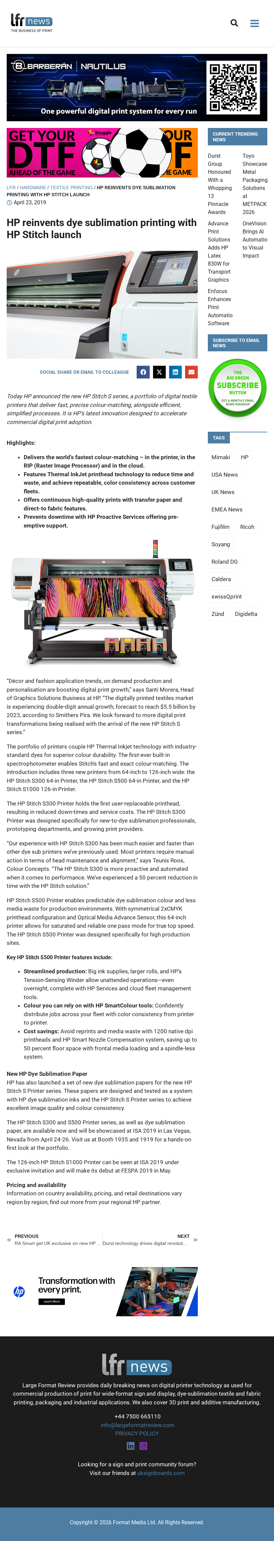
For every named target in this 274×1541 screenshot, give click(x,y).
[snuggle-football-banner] (102, 152)
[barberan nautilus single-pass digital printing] (137, 87)
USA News (225, 474)
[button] (235, 24)
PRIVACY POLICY (137, 1433)
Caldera (221, 579)
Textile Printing (71, 187)
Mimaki (221, 457)
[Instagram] (143, 1446)
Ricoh (247, 526)
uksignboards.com (161, 1473)
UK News (223, 492)
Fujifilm (221, 526)
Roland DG (225, 561)
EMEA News (227, 509)
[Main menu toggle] (255, 23)
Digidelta (246, 614)
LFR (11, 187)
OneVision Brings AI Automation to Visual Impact (256, 239)
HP (245, 457)
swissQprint (227, 596)
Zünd (218, 614)
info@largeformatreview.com (137, 1425)
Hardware (33, 187)
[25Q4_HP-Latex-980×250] (102, 1291)
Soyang (221, 544)
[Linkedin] (130, 1446)
